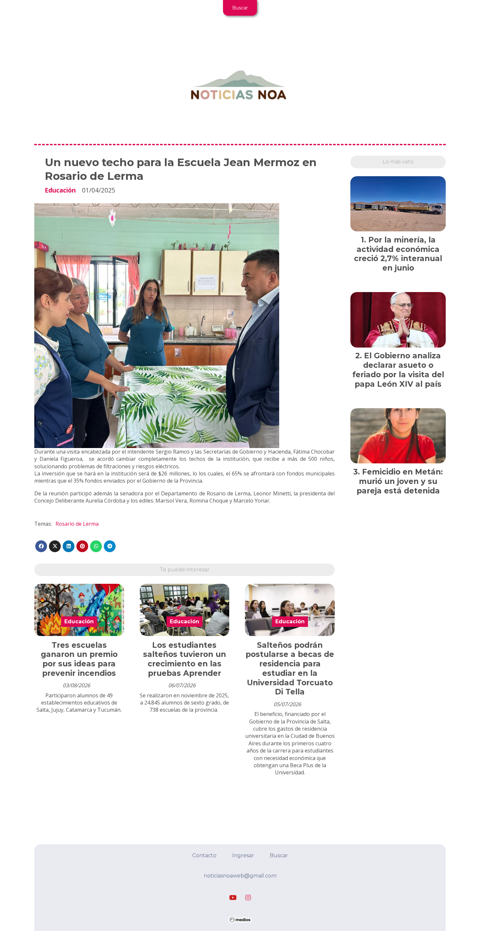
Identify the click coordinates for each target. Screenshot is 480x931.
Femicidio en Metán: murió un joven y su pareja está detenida (400, 481)
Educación (60, 190)
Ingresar (243, 855)
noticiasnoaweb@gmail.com (240, 876)
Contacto (204, 855)
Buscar (240, 8)
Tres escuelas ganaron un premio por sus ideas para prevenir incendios (79, 659)
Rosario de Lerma (77, 523)
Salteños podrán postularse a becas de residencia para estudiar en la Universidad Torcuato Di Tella (290, 669)
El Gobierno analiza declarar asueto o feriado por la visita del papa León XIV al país (398, 369)
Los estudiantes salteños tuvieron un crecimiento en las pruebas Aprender (184, 659)
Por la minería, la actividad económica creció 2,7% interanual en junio (398, 253)
